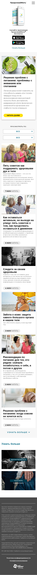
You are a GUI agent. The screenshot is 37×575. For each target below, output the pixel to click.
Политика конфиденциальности (19, 558)
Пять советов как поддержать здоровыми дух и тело (18, 168)
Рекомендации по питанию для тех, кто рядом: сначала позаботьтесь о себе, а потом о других (17, 363)
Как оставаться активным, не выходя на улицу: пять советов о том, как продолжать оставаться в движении (18, 223)
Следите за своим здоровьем (14, 270)
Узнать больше (18, 48)
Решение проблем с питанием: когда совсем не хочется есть (18, 413)
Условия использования (18, 561)
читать (11, 191)
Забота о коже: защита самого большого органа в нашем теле (18, 317)
